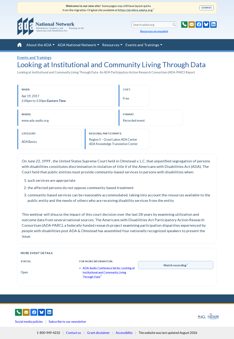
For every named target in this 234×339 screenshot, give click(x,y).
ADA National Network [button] (77, 45)
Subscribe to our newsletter (67, 321)
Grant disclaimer (98, 333)
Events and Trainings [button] (142, 45)
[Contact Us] (191, 24)
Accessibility (124, 333)
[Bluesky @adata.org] (206, 24)
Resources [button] (110, 45)
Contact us (73, 333)
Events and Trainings (34, 57)
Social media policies (29, 321)
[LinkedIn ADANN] (213, 24)
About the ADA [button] (39, 45)
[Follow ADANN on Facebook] (199, 24)
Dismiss (206, 7)
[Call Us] (184, 24)
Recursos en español (154, 31)
